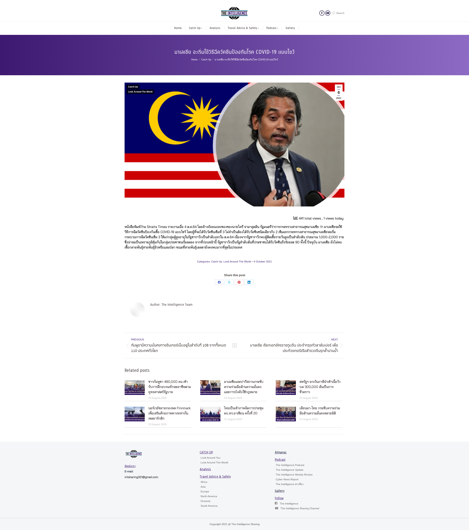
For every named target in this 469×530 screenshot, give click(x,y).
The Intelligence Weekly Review (294, 474)
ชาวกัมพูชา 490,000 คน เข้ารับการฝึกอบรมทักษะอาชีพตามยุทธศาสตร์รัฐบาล (169, 387)
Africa (204, 481)
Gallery (280, 491)
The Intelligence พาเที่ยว (290, 484)
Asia (203, 486)
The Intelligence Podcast (290, 465)
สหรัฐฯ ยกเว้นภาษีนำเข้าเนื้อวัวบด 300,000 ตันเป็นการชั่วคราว (320, 387)
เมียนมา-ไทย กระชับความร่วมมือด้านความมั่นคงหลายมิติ (320, 411)
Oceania (205, 501)
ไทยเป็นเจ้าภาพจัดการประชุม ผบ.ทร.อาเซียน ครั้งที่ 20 (243, 411)
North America (209, 496)
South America (209, 505)
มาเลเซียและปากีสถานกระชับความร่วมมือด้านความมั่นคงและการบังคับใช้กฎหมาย (243, 387)
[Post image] (135, 387)
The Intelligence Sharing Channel (299, 508)
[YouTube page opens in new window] (327, 13)
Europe (205, 491)
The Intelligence (289, 503)
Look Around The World (140, 91)
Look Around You (210, 457)
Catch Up (133, 87)
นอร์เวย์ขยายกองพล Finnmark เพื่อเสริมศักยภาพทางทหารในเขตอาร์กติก (169, 413)
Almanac (281, 452)
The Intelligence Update (289, 469)
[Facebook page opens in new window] (321, 13)
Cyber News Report (287, 479)
